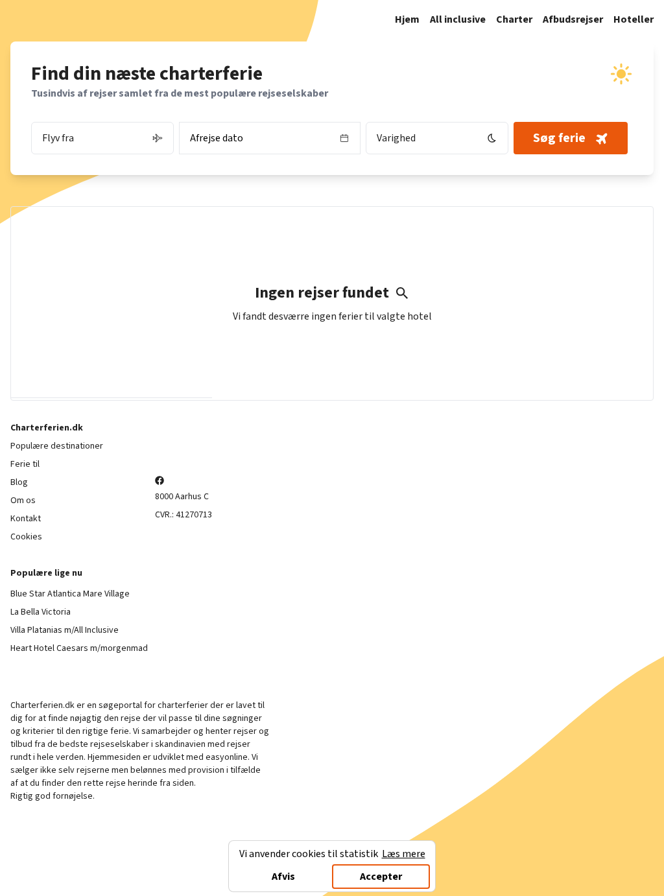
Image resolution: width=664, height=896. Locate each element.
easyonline (227, 757)
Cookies (26, 536)
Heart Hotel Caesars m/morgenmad (79, 648)
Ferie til (25, 464)
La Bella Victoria (40, 612)
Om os (23, 500)
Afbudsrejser (573, 19)
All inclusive (458, 19)
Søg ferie (559, 138)
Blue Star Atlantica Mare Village (70, 593)
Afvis (283, 876)
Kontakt (25, 518)
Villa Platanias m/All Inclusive (64, 630)
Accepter (381, 876)
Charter (514, 19)
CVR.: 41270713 (183, 514)
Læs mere (403, 854)
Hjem (407, 19)
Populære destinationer (56, 446)
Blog (19, 482)
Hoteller (633, 19)
